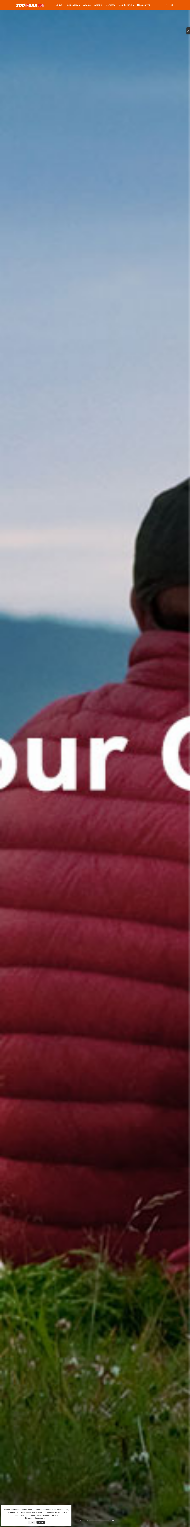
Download (110, 5)
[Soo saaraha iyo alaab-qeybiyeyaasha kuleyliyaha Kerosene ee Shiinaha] (95, 763)
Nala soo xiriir (143, 5)
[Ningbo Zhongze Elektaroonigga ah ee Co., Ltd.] (30, 5)
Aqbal (41, 1522)
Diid (31, 1522)
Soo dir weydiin (126, 5)
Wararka (98, 5)
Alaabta (87, 5)
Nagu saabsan (73, 5)
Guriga (59, 5)
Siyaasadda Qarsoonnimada (36, 1518)
